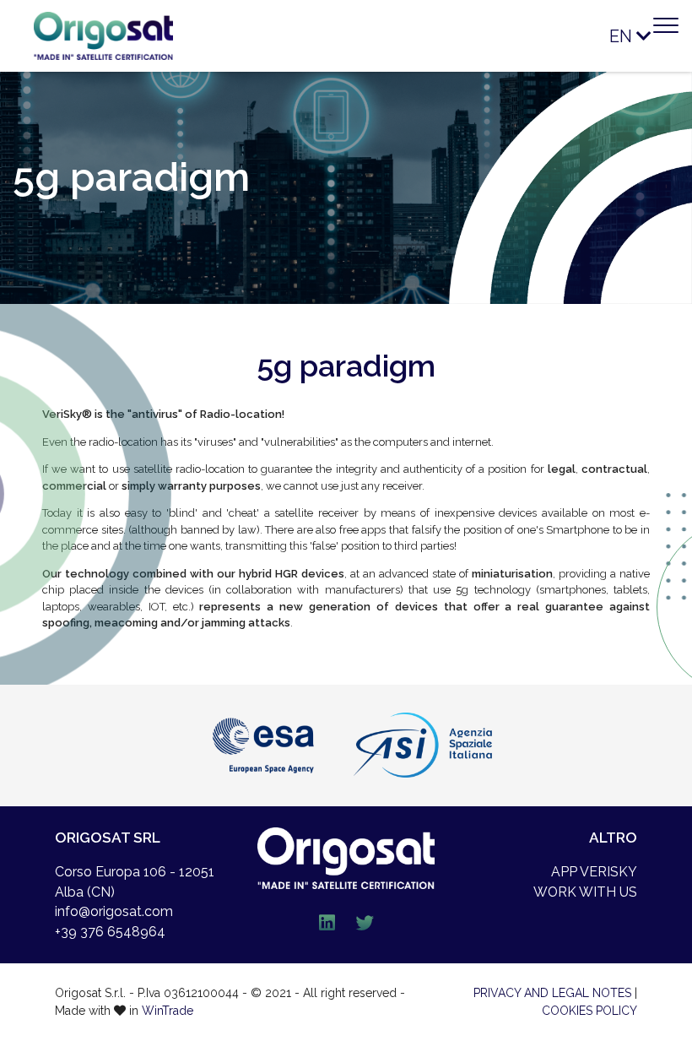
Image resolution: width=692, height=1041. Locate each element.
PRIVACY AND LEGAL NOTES (552, 993)
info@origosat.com (114, 911)
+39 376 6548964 (110, 932)
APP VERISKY (594, 872)
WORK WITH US (585, 892)
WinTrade (167, 1010)
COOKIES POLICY (589, 1010)
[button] (618, 36)
